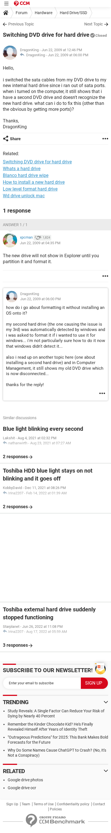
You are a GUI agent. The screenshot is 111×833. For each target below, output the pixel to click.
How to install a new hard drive (34, 182)
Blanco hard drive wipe (25, 175)
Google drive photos (25, 780)
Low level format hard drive (30, 189)
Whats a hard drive (21, 168)
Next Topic (93, 24)
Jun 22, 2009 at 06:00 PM (68, 55)
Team (26, 804)
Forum (21, 12)
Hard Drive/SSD (73, 12)
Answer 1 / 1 (15, 224)
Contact (99, 804)
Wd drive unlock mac (24, 195)
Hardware (43, 12)
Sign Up (12, 804)
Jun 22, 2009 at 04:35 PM (40, 243)
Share (15, 139)
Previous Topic (21, 24)
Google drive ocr (22, 788)
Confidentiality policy (73, 804)
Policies (56, 809)
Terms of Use (44, 804)
